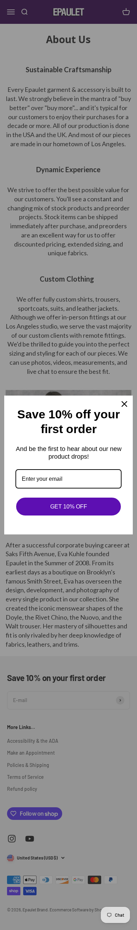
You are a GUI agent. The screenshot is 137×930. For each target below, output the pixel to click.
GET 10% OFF (68, 507)
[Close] (124, 404)
